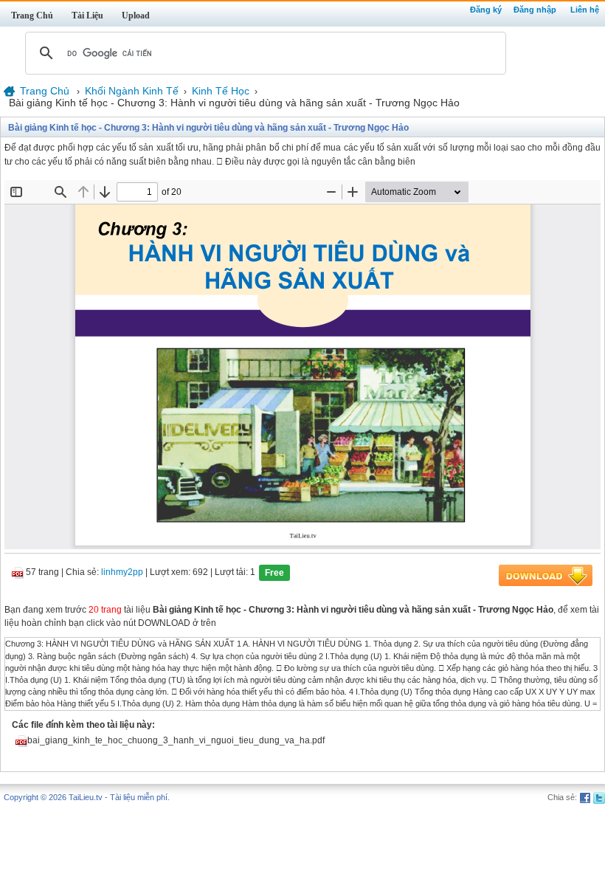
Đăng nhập (535, 9)
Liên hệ (584, 9)
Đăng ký (486, 9)
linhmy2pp (122, 573)
